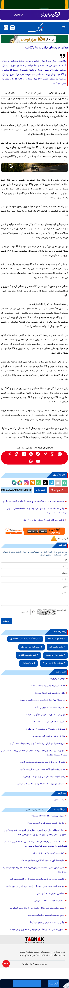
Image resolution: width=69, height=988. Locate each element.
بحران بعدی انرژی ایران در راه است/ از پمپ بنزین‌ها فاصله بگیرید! (37, 743)
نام (66, 559)
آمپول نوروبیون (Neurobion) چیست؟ (47, 816)
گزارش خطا (63, 539)
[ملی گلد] (34, 4)
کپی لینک (40, 490)
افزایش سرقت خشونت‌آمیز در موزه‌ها (49, 736)
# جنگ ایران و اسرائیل (31, 647)
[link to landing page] (35, 28)
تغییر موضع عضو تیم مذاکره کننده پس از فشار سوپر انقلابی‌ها (37, 908)
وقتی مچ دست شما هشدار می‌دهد (50, 693)
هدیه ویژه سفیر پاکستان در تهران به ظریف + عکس (42, 769)
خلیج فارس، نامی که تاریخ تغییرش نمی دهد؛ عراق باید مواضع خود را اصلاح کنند (35, 870)
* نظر (65, 587)
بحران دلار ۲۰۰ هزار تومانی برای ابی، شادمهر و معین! (42, 700)
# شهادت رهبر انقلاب (28, 655)
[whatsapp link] (52, 454)
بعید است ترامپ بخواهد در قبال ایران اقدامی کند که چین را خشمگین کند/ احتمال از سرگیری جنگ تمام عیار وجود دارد (35, 844)
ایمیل (65, 573)
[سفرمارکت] (34, 531)
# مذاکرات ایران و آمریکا (54, 663)
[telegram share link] (51, 483)
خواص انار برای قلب (56, 678)
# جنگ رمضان (28, 663)
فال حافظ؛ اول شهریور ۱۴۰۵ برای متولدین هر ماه (43, 860)
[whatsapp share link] (38, 483)
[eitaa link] (16, 454)
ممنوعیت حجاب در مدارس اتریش (49, 901)
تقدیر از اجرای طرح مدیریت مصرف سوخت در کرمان (42, 762)
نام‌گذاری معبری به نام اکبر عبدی (50, 893)
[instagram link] (24, 454)
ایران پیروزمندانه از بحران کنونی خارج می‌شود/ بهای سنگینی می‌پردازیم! (33, 501)
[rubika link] (59, 454)
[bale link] (38, 454)
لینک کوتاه (60, 490)
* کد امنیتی (62, 610)
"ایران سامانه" (28, 964)
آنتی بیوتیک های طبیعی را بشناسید (49, 722)
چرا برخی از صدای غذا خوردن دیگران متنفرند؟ (45, 714)
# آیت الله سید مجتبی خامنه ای (25, 639)
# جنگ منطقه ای (57, 647)
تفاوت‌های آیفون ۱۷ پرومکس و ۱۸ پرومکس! (45, 729)
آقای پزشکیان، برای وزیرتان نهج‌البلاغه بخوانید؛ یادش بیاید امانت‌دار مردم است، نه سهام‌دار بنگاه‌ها (34, 753)
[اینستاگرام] (26, 482)
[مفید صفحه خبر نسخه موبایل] (34, 15)
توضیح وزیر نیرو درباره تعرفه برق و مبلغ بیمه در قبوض (41, 784)
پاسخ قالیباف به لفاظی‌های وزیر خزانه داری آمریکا (44, 776)
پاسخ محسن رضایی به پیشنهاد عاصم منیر (46, 915)
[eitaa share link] (32, 483)
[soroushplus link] (31, 454)
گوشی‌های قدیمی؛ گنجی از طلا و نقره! (47, 853)
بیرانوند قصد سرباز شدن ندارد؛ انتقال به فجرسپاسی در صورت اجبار (35, 886)
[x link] (9, 454)
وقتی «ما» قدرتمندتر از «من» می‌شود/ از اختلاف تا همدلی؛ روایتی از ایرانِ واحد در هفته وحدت (36, 511)
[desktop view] (12, 27)
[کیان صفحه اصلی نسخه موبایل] (34, 983)
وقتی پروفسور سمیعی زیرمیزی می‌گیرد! (47, 922)
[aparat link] (31, 461)
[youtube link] (38, 461)
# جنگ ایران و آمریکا (55, 655)
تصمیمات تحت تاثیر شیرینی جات (50, 707)
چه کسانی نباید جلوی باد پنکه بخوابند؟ (48, 686)
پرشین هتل (59, 800)
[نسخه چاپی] (64, 483)
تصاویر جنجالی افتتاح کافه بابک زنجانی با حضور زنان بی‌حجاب (37, 929)
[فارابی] (34, 39)
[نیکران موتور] (34, 167)
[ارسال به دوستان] (58, 483)
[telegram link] (45, 454)
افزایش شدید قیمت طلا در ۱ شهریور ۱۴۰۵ (45, 823)
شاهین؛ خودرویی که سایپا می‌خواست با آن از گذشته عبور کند (37, 879)
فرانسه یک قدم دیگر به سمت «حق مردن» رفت (43, 520)
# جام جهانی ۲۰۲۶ (56, 639)
